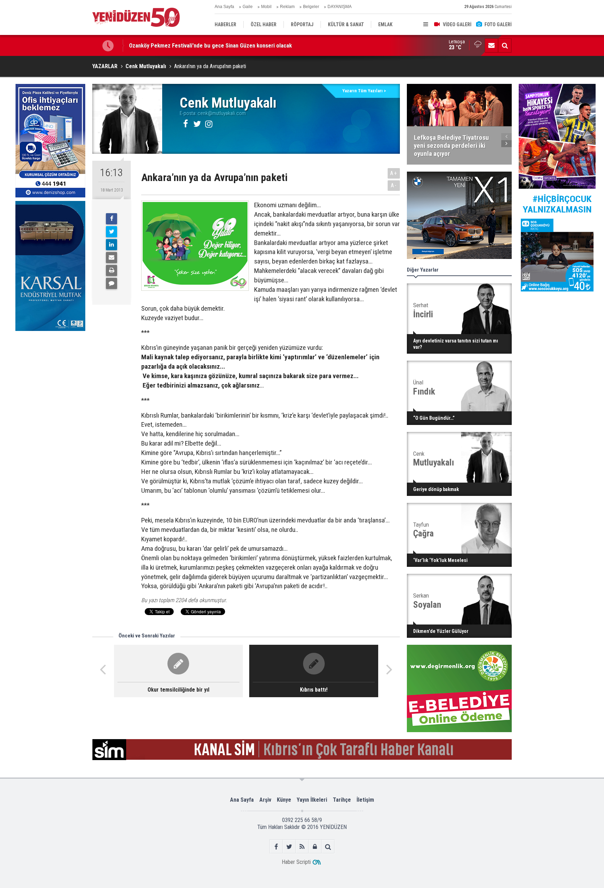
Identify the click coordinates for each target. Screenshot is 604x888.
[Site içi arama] (504, 45)
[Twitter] (111, 231)
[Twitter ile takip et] (289, 846)
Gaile (248, 6)
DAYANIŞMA (340, 6)
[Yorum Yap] (111, 283)
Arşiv (265, 799)
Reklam (287, 6)
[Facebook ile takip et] (276, 846)
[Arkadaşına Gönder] (111, 257)
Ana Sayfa (224, 6)
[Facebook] (111, 218)
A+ (393, 173)
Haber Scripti (296, 862)
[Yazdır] (111, 270)
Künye (284, 799)
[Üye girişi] (315, 846)
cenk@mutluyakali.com (221, 113)
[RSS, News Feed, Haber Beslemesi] (302, 846)
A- (394, 185)
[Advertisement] (50, 386)
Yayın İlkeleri (312, 799)
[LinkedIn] (111, 244)
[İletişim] (491, 45)
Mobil (266, 6)
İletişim (365, 799)
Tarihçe (342, 799)
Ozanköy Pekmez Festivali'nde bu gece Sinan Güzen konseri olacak (210, 45)
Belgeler (311, 6)
